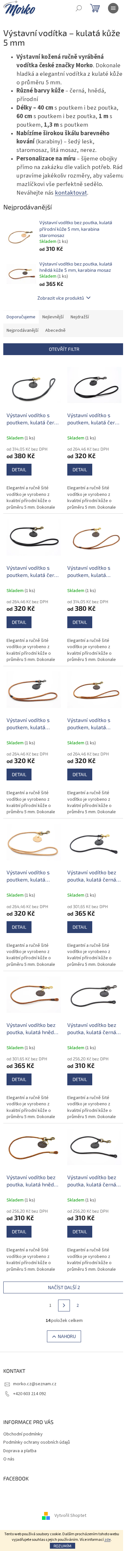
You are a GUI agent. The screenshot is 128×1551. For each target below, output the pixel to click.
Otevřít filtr (64, 349)
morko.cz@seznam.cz (34, 1384)
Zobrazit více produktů (60, 298)
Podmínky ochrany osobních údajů (36, 1442)
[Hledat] (78, 8)
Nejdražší (80, 317)
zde (107, 1539)
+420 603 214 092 (29, 1394)
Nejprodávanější (22, 330)
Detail (19, 469)
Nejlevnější (53, 317)
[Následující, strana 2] (64, 1305)
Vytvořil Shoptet (70, 1515)
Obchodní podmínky (23, 1434)
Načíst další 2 (64, 1287)
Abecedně (55, 330)
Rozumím (62, 1545)
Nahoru (67, 1336)
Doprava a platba (19, 1451)
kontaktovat (71, 192)
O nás (8, 1459)
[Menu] (113, 8)
